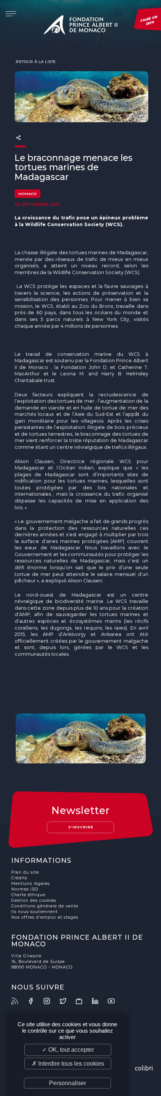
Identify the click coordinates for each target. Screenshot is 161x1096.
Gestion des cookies (33, 900)
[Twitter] (67, 1001)
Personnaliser (67, 1083)
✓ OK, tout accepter (68, 1050)
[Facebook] (34, 1001)
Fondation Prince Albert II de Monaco (80, 26)
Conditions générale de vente (44, 906)
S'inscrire (80, 827)
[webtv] (83, 1001)
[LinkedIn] (99, 1001)
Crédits (19, 878)
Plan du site (25, 872)
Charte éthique (28, 894)
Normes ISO (24, 889)
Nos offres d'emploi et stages (44, 917)
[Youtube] (115, 1001)
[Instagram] (50, 1001)
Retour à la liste (35, 61)
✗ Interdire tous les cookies (68, 1063)
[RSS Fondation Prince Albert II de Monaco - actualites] (18, 1001)
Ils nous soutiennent (34, 911)
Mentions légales (30, 883)
